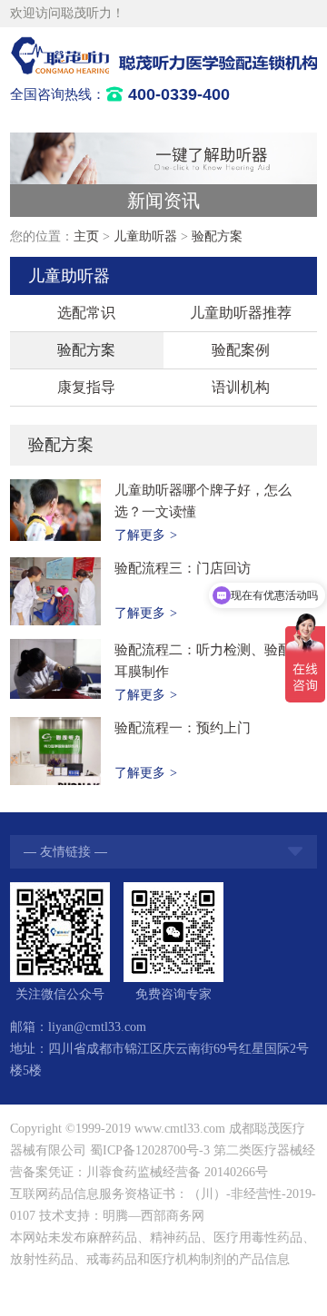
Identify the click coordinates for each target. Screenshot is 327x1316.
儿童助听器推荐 (241, 312)
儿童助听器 (145, 236)
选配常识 (86, 312)
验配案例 (241, 350)
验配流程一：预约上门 (182, 728)
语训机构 (241, 387)
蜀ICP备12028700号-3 (150, 1150)
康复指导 (86, 387)
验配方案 (217, 236)
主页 (86, 236)
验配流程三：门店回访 (182, 568)
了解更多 (145, 535)
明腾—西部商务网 (153, 1216)
